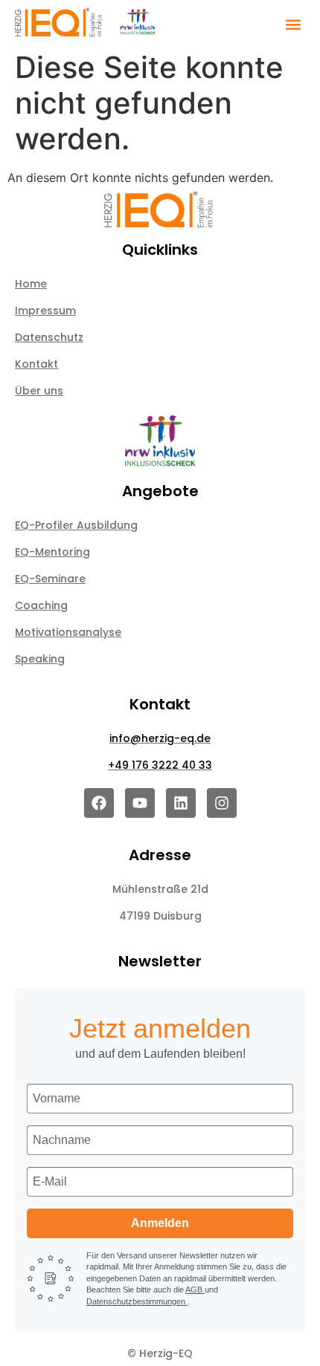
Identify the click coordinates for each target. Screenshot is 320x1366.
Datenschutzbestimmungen (137, 1301)
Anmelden (160, 1223)
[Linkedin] (181, 803)
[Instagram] (222, 803)
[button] (293, 24)
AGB (195, 1289)
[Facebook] (99, 803)
